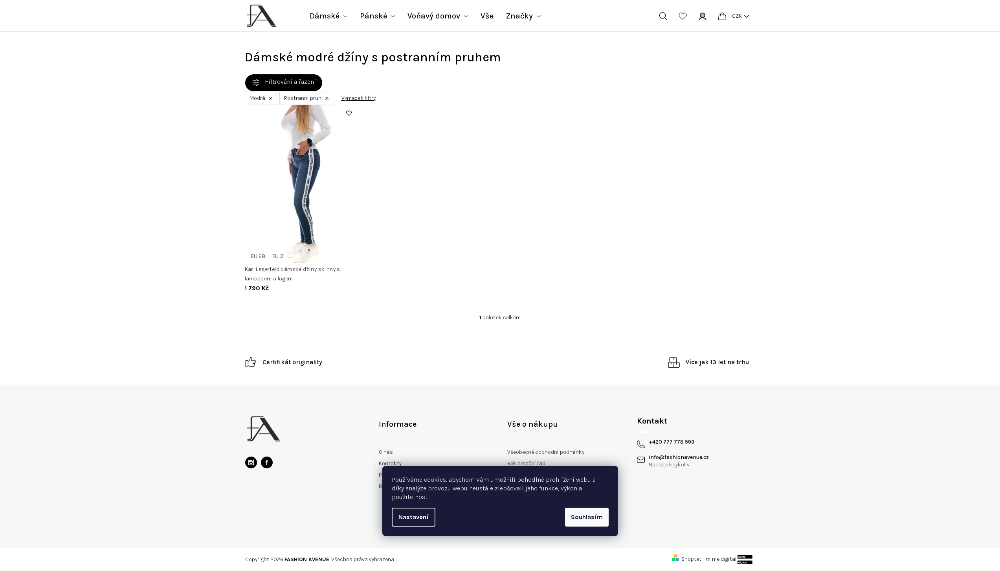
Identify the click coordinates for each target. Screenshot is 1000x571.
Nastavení (413, 517)
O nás (386, 452)
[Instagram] (251, 462)
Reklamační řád (526, 463)
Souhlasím (587, 517)
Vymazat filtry (358, 98)
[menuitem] (328, 16)
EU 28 (258, 256)
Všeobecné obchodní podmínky (545, 452)
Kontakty (390, 463)
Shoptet (691, 559)
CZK (737, 16)
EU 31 (278, 256)
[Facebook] (267, 462)
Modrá (257, 98)
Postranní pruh (302, 98)
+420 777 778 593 (671, 442)
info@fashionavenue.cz (679, 457)
